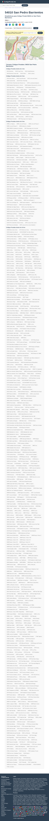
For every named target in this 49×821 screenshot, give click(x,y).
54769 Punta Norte (10, 640)
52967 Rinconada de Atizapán (12, 369)
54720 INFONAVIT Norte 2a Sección (29, 382)
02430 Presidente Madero (25, 744)
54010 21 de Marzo (10, 215)
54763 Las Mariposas (37, 148)
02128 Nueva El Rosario (21, 697)
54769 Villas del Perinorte (24, 643)
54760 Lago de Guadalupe (12, 481)
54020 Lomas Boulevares (11, 96)
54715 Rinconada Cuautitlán (31, 497)
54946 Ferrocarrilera (29, 116)
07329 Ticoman (38, 728)
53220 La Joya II (34, 162)
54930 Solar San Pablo (11, 411)
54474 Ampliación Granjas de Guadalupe (28, 692)
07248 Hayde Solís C (11, 501)
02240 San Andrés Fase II (12, 730)
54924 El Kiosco (26, 510)
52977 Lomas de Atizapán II (24, 494)
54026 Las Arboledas (31, 270)
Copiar (35, 28)
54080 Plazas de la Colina (12, 573)
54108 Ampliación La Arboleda (25, 387)
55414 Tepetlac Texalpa (23, 308)
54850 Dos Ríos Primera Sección (26, 292)
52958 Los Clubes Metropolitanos (27, 164)
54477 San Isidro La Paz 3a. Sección (30, 708)
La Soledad (38, 784)
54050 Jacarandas (18, 256)
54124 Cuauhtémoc (28, 259)
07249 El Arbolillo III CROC (24, 548)
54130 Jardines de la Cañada (12, 281)
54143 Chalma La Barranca (23, 366)
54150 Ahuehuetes (19, 261)
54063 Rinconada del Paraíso (23, 353)
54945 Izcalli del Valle (11, 80)
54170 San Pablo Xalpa (11, 593)
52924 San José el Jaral (11, 130)
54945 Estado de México (31, 551)
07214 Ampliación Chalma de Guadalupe (27, 328)
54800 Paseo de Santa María (32, 582)
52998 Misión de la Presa (32, 710)
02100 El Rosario (20, 600)
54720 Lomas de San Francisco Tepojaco (30, 384)
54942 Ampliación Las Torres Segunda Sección (16, 283)
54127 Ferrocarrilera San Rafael (24, 107)
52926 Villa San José (24, 139)
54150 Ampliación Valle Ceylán (12, 333)
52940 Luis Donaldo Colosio (25, 634)
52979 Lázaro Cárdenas (21, 631)
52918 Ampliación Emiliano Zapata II (14, 452)
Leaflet (42, 59)
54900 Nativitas (10, 510)
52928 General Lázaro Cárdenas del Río (14, 211)
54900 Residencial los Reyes (36, 391)
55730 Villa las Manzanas (11, 241)
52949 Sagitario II (20, 497)
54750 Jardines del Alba (11, 366)
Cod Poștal (45, 811)
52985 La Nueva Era (22, 555)
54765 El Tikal (31, 213)
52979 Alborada (33, 616)
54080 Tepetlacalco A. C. (26, 447)
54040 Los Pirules (19, 263)
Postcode (31, 806)
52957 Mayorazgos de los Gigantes (25, 118)
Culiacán (26, 797)
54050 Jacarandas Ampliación (24, 436)
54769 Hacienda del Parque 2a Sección (14, 647)
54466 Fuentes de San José (32, 746)
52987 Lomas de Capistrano (35, 467)
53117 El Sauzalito (22, 762)
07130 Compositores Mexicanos (13, 362)
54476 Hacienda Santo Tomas (12, 744)
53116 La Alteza (32, 748)
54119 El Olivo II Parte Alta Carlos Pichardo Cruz (16, 82)
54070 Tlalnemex (10, 348)
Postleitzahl (24, 806)
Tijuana (38, 796)
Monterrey (26, 796)
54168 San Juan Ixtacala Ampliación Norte (15, 429)
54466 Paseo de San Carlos (33, 715)
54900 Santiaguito (28, 515)
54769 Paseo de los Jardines (12, 645)
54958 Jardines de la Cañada (27, 137)
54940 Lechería (33, 168)
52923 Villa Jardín (28, 625)
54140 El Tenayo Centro (11, 247)
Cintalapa (43, 796)
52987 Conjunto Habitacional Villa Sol (29, 470)
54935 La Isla (9, 508)
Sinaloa (2, 811)
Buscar (40, 32)
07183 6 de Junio (33, 580)
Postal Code (37, 806)
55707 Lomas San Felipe (11, 739)
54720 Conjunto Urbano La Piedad (13, 380)
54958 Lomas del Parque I (22, 123)
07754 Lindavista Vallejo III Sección (28, 726)
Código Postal (44, 807)
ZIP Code (41, 812)
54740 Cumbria (10, 560)
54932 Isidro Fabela (10, 521)
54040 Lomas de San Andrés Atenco (14, 317)
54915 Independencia (31, 519)
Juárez (29, 795)
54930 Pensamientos (34, 409)
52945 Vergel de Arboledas (29, 211)
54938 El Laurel (34, 510)
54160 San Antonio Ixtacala (23, 461)
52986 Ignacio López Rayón (25, 369)
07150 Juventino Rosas (11, 454)
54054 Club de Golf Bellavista (25, 281)
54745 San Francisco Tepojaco (33, 694)
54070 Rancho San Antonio (12, 279)
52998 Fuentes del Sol (21, 710)
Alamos (27, 800)
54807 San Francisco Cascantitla (26, 719)
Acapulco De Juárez (26, 803)
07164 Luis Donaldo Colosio (12, 351)
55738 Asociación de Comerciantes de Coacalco (16, 245)
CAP (16, 810)
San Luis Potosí (4, 803)
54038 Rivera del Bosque (23, 100)
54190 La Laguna (34, 254)
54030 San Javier (10, 256)
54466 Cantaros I (10, 746)
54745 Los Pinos (33, 649)
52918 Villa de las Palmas (27, 389)
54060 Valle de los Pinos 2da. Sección (14, 339)
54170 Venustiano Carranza (37, 279)
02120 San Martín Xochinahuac (13, 699)
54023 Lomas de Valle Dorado (12, 191)
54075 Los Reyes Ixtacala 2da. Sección (14, 335)
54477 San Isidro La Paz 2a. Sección (14, 708)
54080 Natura (9, 571)
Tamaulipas (3, 814)
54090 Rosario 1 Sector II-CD (12, 539)
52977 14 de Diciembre (35, 492)
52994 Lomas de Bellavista (20, 688)
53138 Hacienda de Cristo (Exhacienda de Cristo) (16, 667)
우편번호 (23, 811)
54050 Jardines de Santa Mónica (13, 400)
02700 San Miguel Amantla (35, 593)
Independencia (22, 782)
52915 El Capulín (27, 618)
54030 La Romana (37, 141)
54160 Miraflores (28, 261)
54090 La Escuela (10, 499)
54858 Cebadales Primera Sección (13, 447)
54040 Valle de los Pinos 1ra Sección (14, 94)
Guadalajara (29, 804)
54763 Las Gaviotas (30, 153)
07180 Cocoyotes (29, 578)
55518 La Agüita (39, 717)
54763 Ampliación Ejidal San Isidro (13, 234)
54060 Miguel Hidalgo (11, 396)
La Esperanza (39, 780)
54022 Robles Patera (24, 184)
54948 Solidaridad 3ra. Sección (13, 434)
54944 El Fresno (10, 512)
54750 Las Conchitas (11, 656)
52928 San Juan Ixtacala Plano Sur (13, 209)
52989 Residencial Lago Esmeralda (13, 733)
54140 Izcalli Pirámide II (11, 353)
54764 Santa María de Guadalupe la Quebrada (16, 153)
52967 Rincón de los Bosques (27, 400)
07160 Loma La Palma (19, 407)
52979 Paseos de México (11, 393)
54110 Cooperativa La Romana (13, 89)
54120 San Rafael (19, 259)
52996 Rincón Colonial (32, 631)
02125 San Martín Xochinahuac (27, 699)
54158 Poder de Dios (37, 405)
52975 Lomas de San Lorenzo (31, 222)
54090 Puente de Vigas (11, 564)
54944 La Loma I (18, 512)
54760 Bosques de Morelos (24, 427)
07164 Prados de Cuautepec (12, 387)
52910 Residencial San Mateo (12, 312)
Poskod (37, 807)
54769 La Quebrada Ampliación (33, 82)
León (14, 796)
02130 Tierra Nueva (22, 715)
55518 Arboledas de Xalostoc (12, 719)
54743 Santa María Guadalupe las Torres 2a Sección (17, 346)
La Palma (23, 784)
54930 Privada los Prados (12, 414)
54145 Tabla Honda (10, 186)
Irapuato (19, 800)
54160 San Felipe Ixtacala (12, 488)
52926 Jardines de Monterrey (12, 146)
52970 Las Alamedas (21, 627)
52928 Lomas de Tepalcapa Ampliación (29, 209)
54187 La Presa (25, 250)
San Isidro (36, 778)
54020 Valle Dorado (29, 268)
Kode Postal (17, 806)
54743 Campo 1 (26, 339)
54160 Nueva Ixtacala (11, 528)
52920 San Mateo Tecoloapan (12, 139)
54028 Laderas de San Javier (12, 218)
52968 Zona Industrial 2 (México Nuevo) (14, 371)
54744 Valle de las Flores (24, 229)
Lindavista (31, 788)
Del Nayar (19, 803)
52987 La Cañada (10, 618)
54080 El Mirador (35, 256)
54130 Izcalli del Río (33, 159)
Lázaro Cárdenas (42, 778)
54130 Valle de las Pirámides (21, 288)
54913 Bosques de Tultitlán (36, 353)
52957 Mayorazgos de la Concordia (31, 128)
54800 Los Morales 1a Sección (13, 584)
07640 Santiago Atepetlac (34, 528)
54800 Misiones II (22, 582)
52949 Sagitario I (34, 456)
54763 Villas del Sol (20, 656)
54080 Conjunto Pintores (28, 571)
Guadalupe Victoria (17, 789)
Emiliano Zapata (16, 778)
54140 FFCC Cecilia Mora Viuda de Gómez (15, 222)
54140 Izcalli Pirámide (35, 306)
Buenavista (16, 781)
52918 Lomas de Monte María (12, 535)
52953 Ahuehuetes (18, 200)
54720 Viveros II (25, 375)
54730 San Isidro (27, 652)
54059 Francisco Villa (32, 274)
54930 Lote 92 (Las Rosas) (22, 411)
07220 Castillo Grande (19, 578)
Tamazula (28, 799)
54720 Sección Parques (11, 378)
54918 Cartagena (24, 690)
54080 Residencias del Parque (24, 533)
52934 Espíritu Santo (31, 629)
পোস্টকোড (40, 815)
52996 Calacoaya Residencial (25, 438)
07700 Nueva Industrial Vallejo (32, 724)
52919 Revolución (27, 620)
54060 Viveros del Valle (28, 364)
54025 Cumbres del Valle (11, 100)
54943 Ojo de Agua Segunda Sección (14, 162)
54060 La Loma (31, 324)
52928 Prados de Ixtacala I (37, 202)
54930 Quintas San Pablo (34, 411)
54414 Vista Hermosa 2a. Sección (13, 591)
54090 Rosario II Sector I (25, 535)
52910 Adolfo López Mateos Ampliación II (32, 357)
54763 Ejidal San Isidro (11, 168)
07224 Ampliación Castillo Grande (34, 560)
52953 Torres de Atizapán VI (29, 200)
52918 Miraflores (18, 620)
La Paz (14, 804)
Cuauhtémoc (39, 786)
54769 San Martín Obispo (34, 658)
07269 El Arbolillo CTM (11, 476)
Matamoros (45, 797)
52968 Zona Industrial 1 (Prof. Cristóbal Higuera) (16, 373)
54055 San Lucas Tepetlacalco (20, 560)
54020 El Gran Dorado (11, 402)
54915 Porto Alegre (28, 490)
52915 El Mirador (36, 618)
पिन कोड (34, 810)
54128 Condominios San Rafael (27, 112)
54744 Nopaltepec (35, 652)
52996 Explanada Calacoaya (22, 132)
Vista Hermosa (17, 784)
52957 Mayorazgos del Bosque (26, 166)
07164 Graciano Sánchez (32, 351)
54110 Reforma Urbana (33, 89)
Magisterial (37, 788)
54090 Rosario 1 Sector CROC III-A (13, 546)
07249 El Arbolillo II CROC (12, 548)
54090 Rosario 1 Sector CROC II (13, 544)
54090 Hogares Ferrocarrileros (23, 492)
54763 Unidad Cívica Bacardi (12, 232)
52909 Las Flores (10, 364)
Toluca (33, 804)
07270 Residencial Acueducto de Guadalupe (15, 569)
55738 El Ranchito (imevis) (23, 241)
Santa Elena (20, 790)
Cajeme (20, 795)
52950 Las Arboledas (23, 238)
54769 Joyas (36, 647)
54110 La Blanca (24, 89)
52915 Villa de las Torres (29, 330)
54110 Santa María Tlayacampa (13, 91)
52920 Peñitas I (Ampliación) (24, 109)
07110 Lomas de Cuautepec (31, 454)
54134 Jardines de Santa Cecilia (35, 288)
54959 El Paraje (34, 512)
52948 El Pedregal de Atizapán (26, 398)
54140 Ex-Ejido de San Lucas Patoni (14, 389)
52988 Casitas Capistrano (33, 555)
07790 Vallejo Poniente (27, 553)
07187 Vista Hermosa (35, 674)
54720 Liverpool (17, 375)
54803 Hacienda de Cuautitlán (12, 306)
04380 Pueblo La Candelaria (23, 602)
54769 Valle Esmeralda (11, 658)
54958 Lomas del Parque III (12, 126)
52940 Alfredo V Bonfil (24, 312)
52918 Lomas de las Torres (27, 418)
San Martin (33, 786)
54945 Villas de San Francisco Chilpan (14, 553)
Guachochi (25, 795)
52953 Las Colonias (37, 625)
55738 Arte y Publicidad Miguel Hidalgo (29, 243)
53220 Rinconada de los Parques (13, 164)
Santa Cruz (21, 781)
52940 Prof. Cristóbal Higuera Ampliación (14, 315)
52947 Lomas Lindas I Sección (12, 141)
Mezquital (34, 795)
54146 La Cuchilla (38, 105)
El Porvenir (27, 785)
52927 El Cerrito (35, 620)
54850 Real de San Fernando (12, 292)
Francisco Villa (44, 784)
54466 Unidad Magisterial (20, 746)
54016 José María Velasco (12, 114)
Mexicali (30, 797)
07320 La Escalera (10, 766)
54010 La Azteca (31, 73)
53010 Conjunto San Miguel (30, 321)
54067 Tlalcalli (25, 297)
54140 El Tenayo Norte (24, 306)
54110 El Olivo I (23, 73)
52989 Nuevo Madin (10, 625)
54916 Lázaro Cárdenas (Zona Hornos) (26, 506)
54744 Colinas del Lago (34, 461)
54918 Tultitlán (23, 557)
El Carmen (37, 789)
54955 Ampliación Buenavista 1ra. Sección (15, 85)
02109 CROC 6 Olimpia (11, 602)
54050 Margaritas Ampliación (26, 434)
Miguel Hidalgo (31, 789)
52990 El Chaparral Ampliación (12, 98)
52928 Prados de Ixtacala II (12, 204)
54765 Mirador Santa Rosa (12, 290)
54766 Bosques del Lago (24, 456)
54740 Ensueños (26, 674)
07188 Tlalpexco (39, 636)
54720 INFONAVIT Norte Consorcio (28, 380)
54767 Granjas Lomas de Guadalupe (14, 193)
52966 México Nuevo (11, 627)
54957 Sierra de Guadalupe (25, 173)
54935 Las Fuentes (20, 517)
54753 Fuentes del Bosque (29, 236)
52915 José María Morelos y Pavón (13, 636)
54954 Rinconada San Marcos (12, 103)
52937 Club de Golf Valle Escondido (13, 706)
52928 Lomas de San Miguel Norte (27, 206)
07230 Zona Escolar (27, 445)
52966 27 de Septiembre (37, 369)
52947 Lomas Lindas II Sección (26, 141)
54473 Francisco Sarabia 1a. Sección (27, 672)
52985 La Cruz (9, 616)
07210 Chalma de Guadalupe (12, 328)
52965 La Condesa (27, 335)
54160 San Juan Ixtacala (11, 461)
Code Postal (37, 808)
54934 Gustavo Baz (10, 517)
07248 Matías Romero (21, 501)
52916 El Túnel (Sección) (19, 683)
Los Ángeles (26, 788)
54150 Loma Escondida (24, 333)
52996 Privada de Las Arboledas (13, 135)
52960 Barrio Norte (22, 420)
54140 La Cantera (10, 261)
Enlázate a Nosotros (5, 782)
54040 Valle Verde (28, 263)
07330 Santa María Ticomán (24, 730)
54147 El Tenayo (19, 215)
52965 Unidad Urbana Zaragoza (13, 337)
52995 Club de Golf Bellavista (12, 670)
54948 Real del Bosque (11, 492)
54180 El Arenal (27, 254)
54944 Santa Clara (29, 517)
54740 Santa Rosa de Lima (12, 661)
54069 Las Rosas (10, 252)
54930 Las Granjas (37, 515)
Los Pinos (27, 781)
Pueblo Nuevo (39, 804)
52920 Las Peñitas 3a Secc (12, 109)
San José (15, 780)
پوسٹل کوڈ (28, 810)
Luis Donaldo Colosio (17, 788)
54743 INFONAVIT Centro (23, 393)
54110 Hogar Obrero (11, 87)
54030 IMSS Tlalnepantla (11, 107)
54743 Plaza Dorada (35, 339)
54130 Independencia (20, 272)
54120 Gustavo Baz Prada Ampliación (29, 530)
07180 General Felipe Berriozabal (25, 481)
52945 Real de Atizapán (23, 220)
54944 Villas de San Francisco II (26, 182)
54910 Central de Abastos (33, 701)
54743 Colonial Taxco (11, 342)
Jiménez (35, 801)
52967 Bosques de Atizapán (34, 346)
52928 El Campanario (11, 629)
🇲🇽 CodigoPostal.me (9, 2)
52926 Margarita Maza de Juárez (13, 137)
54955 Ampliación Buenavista (12, 526)
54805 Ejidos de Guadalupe (23, 580)
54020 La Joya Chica (34, 191)
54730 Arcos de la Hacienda (22, 735)
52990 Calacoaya (20, 479)
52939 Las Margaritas (11, 631)
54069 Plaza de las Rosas (31, 326)
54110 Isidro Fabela (10, 272)
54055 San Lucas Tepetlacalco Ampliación (15, 490)
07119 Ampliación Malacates (12, 456)
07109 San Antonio (32, 420)
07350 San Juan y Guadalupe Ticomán (14, 753)
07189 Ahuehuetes (37, 578)
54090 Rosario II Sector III (12, 582)
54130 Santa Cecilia (10, 159)
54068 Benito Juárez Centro (12, 229)
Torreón (14, 803)
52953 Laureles (10, 200)
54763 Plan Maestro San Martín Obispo (29, 234)
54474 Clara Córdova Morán (33, 697)
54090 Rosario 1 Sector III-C (24, 542)
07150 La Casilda (10, 578)
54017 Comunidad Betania (33, 96)
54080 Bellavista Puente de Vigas (25, 573)
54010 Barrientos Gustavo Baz (12, 73)
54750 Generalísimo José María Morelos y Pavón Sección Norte (19, 425)
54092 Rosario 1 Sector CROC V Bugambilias (15, 611)
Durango (3, 799)
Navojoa (15, 800)
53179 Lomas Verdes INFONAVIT (26, 665)
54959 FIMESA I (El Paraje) (35, 100)
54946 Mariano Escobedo (12, 118)
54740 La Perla (23, 670)
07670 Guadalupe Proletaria (36, 598)
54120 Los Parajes (28, 265)
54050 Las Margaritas (11, 274)
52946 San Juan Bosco (34, 139)
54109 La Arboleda (10, 265)
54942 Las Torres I (10, 288)
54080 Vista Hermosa (22, 564)
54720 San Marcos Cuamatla (34, 378)
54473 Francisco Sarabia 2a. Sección (14, 674)
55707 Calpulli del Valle (21, 717)
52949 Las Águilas (27, 622)
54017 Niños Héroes (19, 268)
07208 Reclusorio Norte (11, 443)
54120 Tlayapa (25, 94)
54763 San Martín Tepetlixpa (36, 229)
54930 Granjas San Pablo (22, 524)
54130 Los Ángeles (10, 157)
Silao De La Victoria (21, 804)
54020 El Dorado (33, 250)
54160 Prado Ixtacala (31, 499)
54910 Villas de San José (34, 690)
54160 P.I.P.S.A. (10, 407)
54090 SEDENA (23, 562)
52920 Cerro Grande (22, 96)
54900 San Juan (24, 508)
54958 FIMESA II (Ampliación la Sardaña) (15, 128)
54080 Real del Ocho (18, 571)
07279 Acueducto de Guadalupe (21, 566)
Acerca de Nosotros (5, 779)
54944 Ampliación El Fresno (32, 177)
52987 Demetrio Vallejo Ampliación (13, 470)
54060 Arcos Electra (18, 360)
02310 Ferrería (10, 683)
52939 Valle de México (27, 405)
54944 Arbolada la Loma (20, 177)
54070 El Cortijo (27, 256)
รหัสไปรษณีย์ (21, 810)
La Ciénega (24, 789)
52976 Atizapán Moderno (11, 533)
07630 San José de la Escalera (29, 472)
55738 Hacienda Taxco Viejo (35, 241)
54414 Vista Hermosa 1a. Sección (27, 589)
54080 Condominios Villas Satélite (13, 575)
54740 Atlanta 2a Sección (23, 607)
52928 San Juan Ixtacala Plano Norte (14, 195)
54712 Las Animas (18, 652)
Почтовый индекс (17, 815)
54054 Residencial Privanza (12, 676)
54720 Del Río (9, 375)
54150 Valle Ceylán (21, 247)
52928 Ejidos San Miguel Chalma (13, 206)
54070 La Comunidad (11, 270)
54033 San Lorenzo (10, 263)
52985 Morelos (17, 616)
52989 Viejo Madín (21, 694)
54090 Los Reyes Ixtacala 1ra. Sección (29, 546)
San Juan (37, 781)
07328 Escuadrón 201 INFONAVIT (24, 764)
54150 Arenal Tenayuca (31, 247)
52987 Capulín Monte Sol (11, 467)
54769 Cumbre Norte (20, 640)
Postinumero (17, 812)
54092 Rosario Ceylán (23, 609)
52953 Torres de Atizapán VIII (12, 202)
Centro (33, 803)
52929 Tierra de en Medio (30, 157)
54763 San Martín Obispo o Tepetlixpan (14, 236)
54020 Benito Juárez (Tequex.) (23, 402)
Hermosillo (15, 795)
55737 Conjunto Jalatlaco (11, 436)
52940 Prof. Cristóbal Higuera (36, 312)
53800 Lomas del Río (32, 676)
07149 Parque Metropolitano (34, 465)
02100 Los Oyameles (29, 600)
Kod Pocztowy (37, 811)
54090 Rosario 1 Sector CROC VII (27, 544)
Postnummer (34, 815)
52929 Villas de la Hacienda (22, 168)
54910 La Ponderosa (22, 701)
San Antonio (23, 778)
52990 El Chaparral (30, 627)
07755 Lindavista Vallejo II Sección (13, 726)
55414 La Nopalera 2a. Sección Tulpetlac (28, 310)
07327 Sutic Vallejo (33, 735)
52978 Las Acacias (36, 622)
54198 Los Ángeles (19, 157)
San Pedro (45, 782)
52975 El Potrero (19, 622)
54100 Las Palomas (37, 263)
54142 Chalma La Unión (11, 391)
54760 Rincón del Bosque (22, 658)
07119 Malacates (21, 454)
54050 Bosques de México (12, 213)
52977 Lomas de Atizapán (12, 494)
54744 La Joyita (25, 649)
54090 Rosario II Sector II (36, 535)
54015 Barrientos (10, 71)
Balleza (45, 799)
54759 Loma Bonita (19, 654)
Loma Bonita (34, 782)
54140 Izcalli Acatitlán (24, 191)
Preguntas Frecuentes (6, 784)
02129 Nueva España (11, 735)
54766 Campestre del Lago (23, 598)
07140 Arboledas (17, 463)
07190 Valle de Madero (20, 474)
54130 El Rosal (17, 250)
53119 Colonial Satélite (11, 717)
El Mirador (45, 780)
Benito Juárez (30, 778)
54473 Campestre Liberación (12, 672)
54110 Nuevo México (11, 78)
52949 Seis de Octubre (37, 425)
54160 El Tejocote (10, 268)
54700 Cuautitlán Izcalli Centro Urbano (14, 757)
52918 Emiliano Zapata (37, 488)
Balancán (37, 803)
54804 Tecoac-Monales (11, 580)
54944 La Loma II (30, 175)
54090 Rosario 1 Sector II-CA (12, 537)
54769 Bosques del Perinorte (36, 643)
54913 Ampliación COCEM (22, 301)
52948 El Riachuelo (20, 396)
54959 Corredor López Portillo (12, 105)
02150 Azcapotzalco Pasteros (12, 755)
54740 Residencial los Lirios (12, 609)
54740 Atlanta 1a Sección (11, 607)
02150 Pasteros (26, 753)
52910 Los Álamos (19, 618)
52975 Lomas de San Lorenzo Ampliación (27, 224)
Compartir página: (8, 28)
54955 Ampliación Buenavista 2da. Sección (33, 85)
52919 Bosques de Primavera (32, 245)
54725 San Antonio (10, 654)
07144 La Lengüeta (10, 465)
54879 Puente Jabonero (11, 694)
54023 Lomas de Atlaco (11, 150)
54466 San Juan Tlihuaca (11, 764)
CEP (32, 808)
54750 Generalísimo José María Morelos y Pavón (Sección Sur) (19, 423)
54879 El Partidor (10, 688)
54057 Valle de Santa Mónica (12, 438)
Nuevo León (3, 807)
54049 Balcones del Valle (36, 91)
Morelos (27, 784)
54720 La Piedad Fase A (22, 378)
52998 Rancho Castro (35, 703)
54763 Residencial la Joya (12, 663)
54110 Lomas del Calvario (32, 78)
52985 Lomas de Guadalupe (12, 634)
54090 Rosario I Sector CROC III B (34, 562)
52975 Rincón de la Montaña (12, 224)
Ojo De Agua (16, 785)
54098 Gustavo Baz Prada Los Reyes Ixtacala (15, 483)
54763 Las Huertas (28, 654)
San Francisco (21, 780)
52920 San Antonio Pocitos (36, 114)
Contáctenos (4, 780)
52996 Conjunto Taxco (11, 132)
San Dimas (32, 800)
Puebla (2, 806)
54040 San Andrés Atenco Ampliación (14, 297)
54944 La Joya (16, 508)
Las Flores (32, 781)
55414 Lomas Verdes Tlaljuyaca (13, 310)
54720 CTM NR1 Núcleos (35, 375)
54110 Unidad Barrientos (29, 71)
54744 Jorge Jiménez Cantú (36, 661)
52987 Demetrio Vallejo (31, 474)
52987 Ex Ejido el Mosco (23, 467)
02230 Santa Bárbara (11, 724)
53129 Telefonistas (26, 757)
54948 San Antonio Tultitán (30, 429)
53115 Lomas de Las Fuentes (21, 748)
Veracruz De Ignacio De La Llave (7, 795)
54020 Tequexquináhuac (21, 274)
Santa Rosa (28, 782)
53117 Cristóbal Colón (32, 762)
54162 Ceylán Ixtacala (11, 497)
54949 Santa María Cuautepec (28, 636)
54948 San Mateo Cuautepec (36, 494)
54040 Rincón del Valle (25, 91)
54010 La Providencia (30, 272)
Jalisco (2, 804)
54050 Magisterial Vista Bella (12, 562)
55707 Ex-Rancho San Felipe (23, 739)
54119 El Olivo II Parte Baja (22, 80)
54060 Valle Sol (20, 321)
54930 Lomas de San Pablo (34, 524)
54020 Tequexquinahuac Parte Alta (26, 105)
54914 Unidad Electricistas (12, 506)
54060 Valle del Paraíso (30, 348)
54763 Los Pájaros (38, 182)
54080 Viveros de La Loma (35, 476)
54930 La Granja (25, 409)
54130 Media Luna (37, 259)
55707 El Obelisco (10, 748)
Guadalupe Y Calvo (41, 795)
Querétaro (3, 812)
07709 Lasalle (34, 733)
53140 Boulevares (20, 87)
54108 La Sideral (30, 373)
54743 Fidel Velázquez (26, 299)
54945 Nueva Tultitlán (20, 551)
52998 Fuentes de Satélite (12, 715)
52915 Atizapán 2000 (19, 330)
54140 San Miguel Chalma (12, 308)
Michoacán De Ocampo (6, 788)
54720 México (38, 373)
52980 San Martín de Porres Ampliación (27, 485)
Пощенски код (26, 815)
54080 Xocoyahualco (11, 600)
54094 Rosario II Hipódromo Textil (32, 569)
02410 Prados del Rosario (32, 688)
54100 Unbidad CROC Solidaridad (13, 409)
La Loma (40, 782)
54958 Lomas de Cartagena (24, 114)
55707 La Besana (31, 737)
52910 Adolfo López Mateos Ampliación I (14, 357)
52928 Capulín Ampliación (25, 202)
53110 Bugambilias (10, 737)
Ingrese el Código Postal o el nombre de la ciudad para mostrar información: (14, 33)
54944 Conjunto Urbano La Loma (26, 526)
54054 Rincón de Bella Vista (23, 593)
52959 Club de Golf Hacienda (12, 155)
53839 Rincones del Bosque (12, 679)
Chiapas (3, 797)
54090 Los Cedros (10, 259)
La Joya (42, 781)
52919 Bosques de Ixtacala (29, 315)
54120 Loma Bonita (19, 265)
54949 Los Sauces (10, 515)
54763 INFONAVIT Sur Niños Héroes (27, 232)
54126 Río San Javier (27, 193)
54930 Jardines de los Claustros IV (13, 418)
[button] (24, 47)
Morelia (21, 796)
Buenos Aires (16, 786)
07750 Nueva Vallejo (21, 724)
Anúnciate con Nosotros (6, 783)
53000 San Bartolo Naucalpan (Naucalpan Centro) (16, 324)
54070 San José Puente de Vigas (26, 584)
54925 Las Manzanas (11, 519)
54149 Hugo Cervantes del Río (32, 186)
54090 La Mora (10, 250)
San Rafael (32, 784)
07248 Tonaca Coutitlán (11, 503)
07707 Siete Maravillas (11, 710)
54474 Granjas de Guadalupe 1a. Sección (25, 728)
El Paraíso (22, 785)
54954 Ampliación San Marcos (26, 103)
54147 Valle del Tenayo (28, 215)
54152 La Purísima (37, 265)
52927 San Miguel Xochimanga (26, 98)
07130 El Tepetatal (27, 360)
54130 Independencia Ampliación (26, 146)
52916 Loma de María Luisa (12, 685)
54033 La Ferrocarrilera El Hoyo (13, 112)
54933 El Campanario (20, 521)
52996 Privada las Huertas (35, 132)
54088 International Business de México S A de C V (31, 575)
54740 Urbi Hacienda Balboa (35, 607)
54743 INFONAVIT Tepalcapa (34, 342)
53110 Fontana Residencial (21, 737)
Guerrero (3, 808)
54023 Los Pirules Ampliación (12, 173)
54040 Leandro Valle (11, 326)
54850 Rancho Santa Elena (33, 290)
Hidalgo (3, 800)
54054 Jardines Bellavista (11, 598)
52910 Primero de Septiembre (22, 355)
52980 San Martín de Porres (12, 485)
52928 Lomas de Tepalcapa (12, 220)
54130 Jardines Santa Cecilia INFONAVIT (31, 195)
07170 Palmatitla (34, 548)
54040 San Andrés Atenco (12, 238)
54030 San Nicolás (36, 261)
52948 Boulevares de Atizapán (12, 398)
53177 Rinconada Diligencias (34, 663)
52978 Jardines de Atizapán (12, 420)
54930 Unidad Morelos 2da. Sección (25, 414)
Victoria (21, 801)
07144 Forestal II (34, 463)
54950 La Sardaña (10, 116)
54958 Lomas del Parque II (34, 123)
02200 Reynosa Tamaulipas (12, 762)
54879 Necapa (31, 717)
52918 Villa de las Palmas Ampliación (30, 452)
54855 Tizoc (35, 445)
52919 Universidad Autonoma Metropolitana (29, 362)
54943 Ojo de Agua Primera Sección (27, 155)
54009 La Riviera (38, 283)
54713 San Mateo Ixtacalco (24, 661)
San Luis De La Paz (28, 801)
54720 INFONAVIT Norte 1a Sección (14, 382)
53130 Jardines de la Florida (12, 665)
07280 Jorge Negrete (20, 638)
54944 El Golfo (22, 175)
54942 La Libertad (22, 290)
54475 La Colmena (10, 712)
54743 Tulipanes (37, 418)
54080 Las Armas (35, 252)
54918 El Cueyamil (29, 611)
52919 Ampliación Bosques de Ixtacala (30, 317)
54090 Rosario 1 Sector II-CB (25, 537)
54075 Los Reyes (27, 252)
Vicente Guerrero (34, 785)
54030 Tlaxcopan (10, 144)
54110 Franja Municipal (21, 78)
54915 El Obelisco (18, 364)
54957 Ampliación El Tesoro (12, 175)
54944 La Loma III (10, 177)
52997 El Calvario (19, 625)
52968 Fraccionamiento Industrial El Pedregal (32, 371)
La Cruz (42, 789)
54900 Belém (38, 506)
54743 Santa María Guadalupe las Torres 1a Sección (17, 344)
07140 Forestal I (26, 463)
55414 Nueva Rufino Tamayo (35, 308)
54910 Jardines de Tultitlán (24, 703)
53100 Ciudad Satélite (11, 721)
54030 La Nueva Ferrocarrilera (35, 130)
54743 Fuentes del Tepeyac (22, 342)
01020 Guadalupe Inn (31, 721)
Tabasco (3, 815)
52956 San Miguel (10, 622)
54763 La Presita (24, 135)
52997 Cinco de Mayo (21, 629)
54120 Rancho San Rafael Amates (13, 530)
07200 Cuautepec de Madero (23, 443)
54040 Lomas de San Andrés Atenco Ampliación (16, 319)
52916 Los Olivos (10, 620)
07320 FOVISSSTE (37, 764)
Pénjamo (45, 804)
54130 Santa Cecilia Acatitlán (21, 159)
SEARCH (25, 5)
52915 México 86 (10, 330)
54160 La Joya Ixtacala (34, 393)
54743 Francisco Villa (30, 656)
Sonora (2, 791)
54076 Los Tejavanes (11, 321)
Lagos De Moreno (41, 801)
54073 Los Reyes (18, 252)
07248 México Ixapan (31, 501)
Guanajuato (3, 790)
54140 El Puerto (19, 254)
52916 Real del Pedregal (30, 683)
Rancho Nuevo (42, 785)
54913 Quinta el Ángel (11, 301)
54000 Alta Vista (30, 283)
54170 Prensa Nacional (30, 638)
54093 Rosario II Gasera (32, 557)
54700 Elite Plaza (23, 755)
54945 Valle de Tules (34, 94)
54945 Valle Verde (37, 517)
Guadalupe (27, 780)
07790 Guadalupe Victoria (12, 555)
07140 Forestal (10, 463)
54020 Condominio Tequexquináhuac (14, 405)
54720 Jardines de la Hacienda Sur (13, 384)
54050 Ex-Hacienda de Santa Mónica (14, 472)
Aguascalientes (39, 799)
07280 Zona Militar (10, 638)
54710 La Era (9, 649)
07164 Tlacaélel (10, 360)
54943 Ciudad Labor (21, 150)
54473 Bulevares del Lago (33, 670)
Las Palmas (15, 782)
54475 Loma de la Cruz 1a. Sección (23, 712)
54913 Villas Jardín (36, 299)
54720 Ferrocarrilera (20, 116)
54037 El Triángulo (38, 268)
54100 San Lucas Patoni (29, 407)
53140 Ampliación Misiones (30, 87)
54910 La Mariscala (31, 564)
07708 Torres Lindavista (36, 744)
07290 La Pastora (22, 676)
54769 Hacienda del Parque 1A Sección (27, 645)
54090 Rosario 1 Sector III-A (25, 539)
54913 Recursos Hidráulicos (25, 218)
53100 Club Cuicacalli (21, 721)
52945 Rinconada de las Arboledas (13, 299)
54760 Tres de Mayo (31, 319)
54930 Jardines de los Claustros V (13, 416)
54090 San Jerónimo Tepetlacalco (25, 488)
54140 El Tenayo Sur (20, 326)
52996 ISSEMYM (25, 616)
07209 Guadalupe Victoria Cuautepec (14, 445)
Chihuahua (3, 792)
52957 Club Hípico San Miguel (35, 135)
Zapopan (33, 799)
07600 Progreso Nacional (26, 591)
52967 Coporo (33, 366)
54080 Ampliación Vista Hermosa (13, 589)
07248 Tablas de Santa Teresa (23, 503)
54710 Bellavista (10, 652)
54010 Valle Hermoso (21, 270)
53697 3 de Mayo (28, 479)
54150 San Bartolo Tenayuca (23, 391)
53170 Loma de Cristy (23, 663)
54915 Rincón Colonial (11, 524)
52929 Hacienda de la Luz (26, 148)
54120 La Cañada (10, 254)
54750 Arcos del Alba (11, 479)
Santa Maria (28, 786)
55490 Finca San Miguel (11, 701)
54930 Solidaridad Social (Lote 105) (28, 416)
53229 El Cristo (34, 739)
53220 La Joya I (26, 162)
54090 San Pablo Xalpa (37, 591)
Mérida (15, 799)
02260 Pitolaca (34, 712)
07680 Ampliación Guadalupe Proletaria (30, 681)
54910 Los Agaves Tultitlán (12, 703)
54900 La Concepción (21, 519)
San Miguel (33, 780)
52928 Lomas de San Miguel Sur (25, 204)
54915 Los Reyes (18, 510)
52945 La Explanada (23, 213)
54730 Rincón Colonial (11, 697)
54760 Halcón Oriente (11, 355)
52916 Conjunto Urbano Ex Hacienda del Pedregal (29, 685)
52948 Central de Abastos (31, 396)
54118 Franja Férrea (19, 71)
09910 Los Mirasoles (26, 733)
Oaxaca (2, 802)
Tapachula (19, 799)
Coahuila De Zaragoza (6, 810)
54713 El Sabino (17, 649)
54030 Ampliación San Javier (33, 144)
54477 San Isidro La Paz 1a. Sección (29, 706)
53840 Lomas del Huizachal (24, 679)
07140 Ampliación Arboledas (21, 465)
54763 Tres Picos (39, 155)
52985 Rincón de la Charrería (12, 557)
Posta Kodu (29, 811)
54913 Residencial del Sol (34, 301)
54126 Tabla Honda (33, 184)
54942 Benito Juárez (30, 521)
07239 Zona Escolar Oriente (36, 503)
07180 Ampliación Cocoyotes (22, 528)
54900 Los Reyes (33, 508)
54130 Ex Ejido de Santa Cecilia (13, 148)
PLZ (18, 813)
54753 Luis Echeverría (20, 186)
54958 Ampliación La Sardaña (25, 126)
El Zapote (15, 790)
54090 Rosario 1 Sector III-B (12, 542)
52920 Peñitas (35, 107)
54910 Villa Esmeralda (11, 728)
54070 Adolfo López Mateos (24, 279)
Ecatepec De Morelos (40, 800)
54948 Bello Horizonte (19, 348)
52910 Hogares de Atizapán (12, 427)
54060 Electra (23, 337)
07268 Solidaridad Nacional (22, 476)
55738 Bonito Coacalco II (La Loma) (13, 243)
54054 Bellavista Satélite (20, 499)
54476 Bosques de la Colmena (12, 692)
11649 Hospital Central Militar (33, 667)
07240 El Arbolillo (10, 566)
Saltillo (24, 799)
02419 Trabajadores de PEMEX (13, 690)
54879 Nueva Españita (28, 647)
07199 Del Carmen (10, 474)
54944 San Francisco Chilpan (12, 184)
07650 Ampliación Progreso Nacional (14, 681)
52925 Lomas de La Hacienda (12, 166)
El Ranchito (22, 786)
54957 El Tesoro (26, 512)
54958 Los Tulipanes (11, 123)
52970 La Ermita (22, 351)
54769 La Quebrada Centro (12, 643)
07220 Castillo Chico (11, 551)
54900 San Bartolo (19, 515)
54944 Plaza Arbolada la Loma (12, 182)
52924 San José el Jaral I (22, 130)
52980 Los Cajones (29, 483)
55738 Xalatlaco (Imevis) (33, 238)
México (2, 796)
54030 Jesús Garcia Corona (20, 144)
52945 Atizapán (36, 438)
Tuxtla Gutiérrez (43, 803)
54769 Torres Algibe (29, 640)
